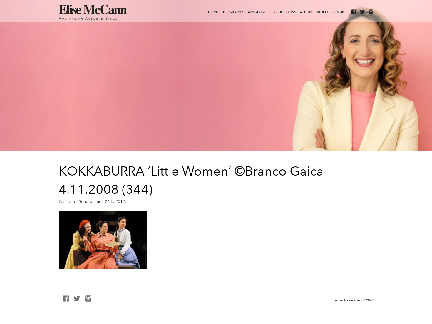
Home (213, 12)
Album (306, 12)
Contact (339, 12)
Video (322, 12)
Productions (283, 12)
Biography (233, 12)
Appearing (257, 12)
